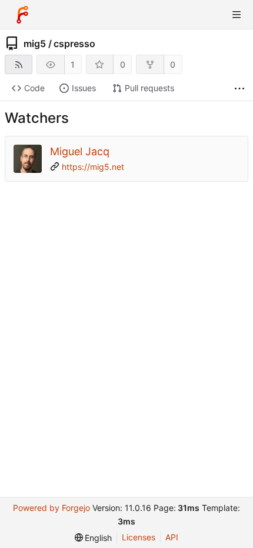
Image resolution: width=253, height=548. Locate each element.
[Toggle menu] (236, 14)
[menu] (93, 538)
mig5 (35, 43)
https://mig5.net (93, 167)
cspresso (74, 43)
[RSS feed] (18, 64)
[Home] (22, 14)
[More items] (239, 88)
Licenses (138, 537)
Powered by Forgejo (51, 508)
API (171, 537)
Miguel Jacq (79, 151)
